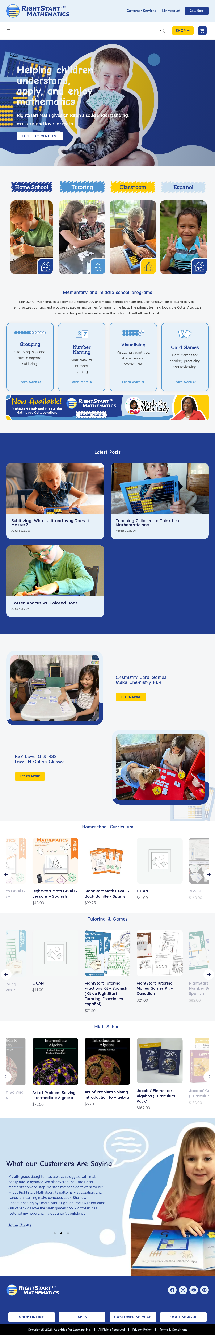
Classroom (132, 187)
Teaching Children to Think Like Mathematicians (148, 523)
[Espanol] (183, 237)
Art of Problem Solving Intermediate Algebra (54, 1095)
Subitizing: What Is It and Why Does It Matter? (50, 523)
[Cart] (202, 30)
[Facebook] (172, 1290)
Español (183, 187)
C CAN (142, 890)
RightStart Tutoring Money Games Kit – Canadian (103, 988)
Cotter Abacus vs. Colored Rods (44, 603)
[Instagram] (183, 1290)
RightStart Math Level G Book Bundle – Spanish (107, 893)
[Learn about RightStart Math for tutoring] (82, 237)
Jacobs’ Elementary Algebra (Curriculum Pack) (156, 1095)
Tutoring (82, 187)
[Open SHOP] (188, 30)
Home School (31, 187)
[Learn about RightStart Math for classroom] (133, 237)
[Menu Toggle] (8, 31)
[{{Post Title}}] (55, 488)
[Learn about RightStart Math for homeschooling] (31, 237)
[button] (6, 874)
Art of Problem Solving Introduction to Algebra (107, 1094)
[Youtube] (193, 1290)
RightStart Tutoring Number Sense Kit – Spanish (155, 988)
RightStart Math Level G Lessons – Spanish (54, 893)
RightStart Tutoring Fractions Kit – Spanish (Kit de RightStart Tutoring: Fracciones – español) (53, 993)
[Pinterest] (204, 1290)
